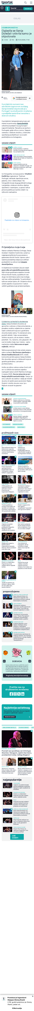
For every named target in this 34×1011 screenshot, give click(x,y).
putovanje (6, 424)
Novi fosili (21, 427)
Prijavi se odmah (10, 716)
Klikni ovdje (17, 1008)
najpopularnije (12, 779)
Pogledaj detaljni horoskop (17, 676)
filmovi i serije (23, 727)
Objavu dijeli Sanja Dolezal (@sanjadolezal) (17, 240)
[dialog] (17, 1003)
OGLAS (17, 18)
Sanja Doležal (18, 424)
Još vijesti (15, 837)
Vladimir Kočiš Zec (9, 427)
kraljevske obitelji (9, 727)
